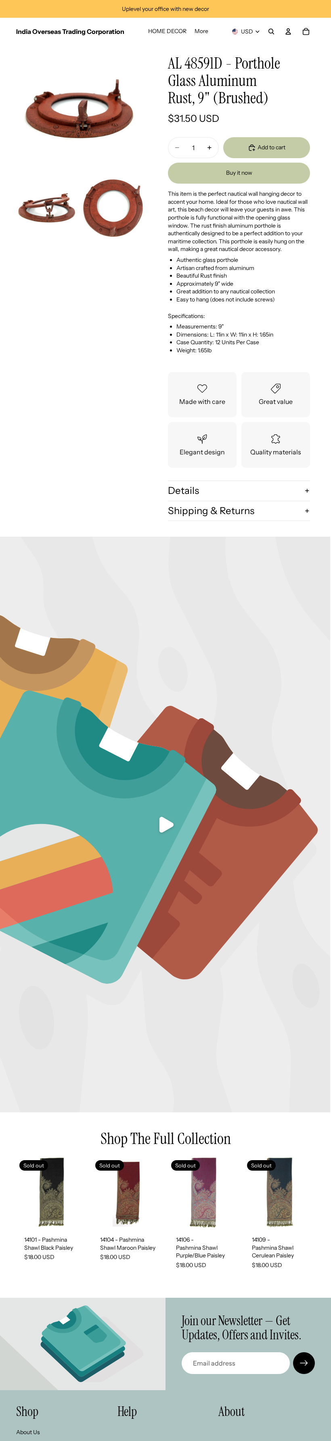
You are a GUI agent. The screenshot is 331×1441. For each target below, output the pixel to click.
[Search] (271, 31)
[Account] (288, 31)
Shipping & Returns (211, 511)
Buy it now (239, 172)
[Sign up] (304, 1363)
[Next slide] (154, 1192)
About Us (28, 1432)
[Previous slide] (101, 1192)
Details (183, 490)
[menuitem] (201, 31)
